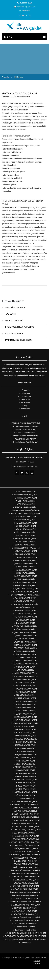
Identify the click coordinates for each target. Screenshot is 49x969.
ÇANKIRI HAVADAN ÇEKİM (25, 692)
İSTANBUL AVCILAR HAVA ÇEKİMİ (25, 817)
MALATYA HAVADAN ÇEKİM (25, 551)
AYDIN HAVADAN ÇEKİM (25, 520)
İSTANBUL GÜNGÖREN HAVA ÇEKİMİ (25, 870)
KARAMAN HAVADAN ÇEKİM (25, 780)
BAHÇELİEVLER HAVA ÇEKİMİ (25, 823)
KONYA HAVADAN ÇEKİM (25, 567)
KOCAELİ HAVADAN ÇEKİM (25, 582)
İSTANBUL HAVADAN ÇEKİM (25, 498)
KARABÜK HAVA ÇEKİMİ (25, 607)
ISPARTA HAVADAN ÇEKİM (25, 679)
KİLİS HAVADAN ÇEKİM (25, 798)
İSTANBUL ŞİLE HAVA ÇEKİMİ (25, 908)
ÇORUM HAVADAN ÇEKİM (25, 658)
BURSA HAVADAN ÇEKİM (25, 542)
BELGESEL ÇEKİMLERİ (13, 320)
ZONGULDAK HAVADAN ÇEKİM (25, 664)
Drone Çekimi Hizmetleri (25, 927)
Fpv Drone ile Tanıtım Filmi (25, 930)
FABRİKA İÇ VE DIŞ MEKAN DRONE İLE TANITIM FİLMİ (25, 933)
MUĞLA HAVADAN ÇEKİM (25, 705)
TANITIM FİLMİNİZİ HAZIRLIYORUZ (19, 340)
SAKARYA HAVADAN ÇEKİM (25, 661)
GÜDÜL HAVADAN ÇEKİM (25, 629)
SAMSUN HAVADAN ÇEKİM (25, 586)
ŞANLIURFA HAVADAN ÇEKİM (25, 673)
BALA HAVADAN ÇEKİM (25, 623)
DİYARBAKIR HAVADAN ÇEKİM (25, 676)
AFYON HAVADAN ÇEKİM (25, 501)
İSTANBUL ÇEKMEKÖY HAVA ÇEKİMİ (25, 855)
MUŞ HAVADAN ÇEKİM (25, 748)
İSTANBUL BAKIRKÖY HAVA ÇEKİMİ (25, 827)
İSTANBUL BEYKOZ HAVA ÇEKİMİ (25, 839)
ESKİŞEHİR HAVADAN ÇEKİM (25, 576)
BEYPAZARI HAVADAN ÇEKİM (25, 626)
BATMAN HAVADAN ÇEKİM (25, 783)
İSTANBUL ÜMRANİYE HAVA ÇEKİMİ (25, 917)
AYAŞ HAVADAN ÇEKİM (25, 620)
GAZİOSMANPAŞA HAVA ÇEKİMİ (25, 867)
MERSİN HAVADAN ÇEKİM (25, 730)
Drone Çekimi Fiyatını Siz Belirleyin (25, 426)
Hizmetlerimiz (25, 396)
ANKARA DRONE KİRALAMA (25, 430)
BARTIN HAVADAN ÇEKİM (25, 789)
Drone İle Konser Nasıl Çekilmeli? (25, 442)
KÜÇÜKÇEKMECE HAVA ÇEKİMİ (25, 883)
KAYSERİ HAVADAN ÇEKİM (25, 736)
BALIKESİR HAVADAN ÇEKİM (25, 523)
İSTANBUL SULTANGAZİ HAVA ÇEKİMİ (25, 905)
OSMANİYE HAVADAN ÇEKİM (25, 802)
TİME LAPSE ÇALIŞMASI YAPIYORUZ (19, 327)
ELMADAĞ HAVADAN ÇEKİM (25, 645)
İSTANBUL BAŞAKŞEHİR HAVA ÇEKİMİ (25, 830)
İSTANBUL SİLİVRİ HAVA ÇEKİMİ (25, 899)
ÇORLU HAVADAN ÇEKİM (25, 573)
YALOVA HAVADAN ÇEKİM (25, 598)
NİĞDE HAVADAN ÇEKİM (25, 758)
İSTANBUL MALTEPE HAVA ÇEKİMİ (25, 886)
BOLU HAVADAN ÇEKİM (25, 535)
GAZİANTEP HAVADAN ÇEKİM (25, 642)
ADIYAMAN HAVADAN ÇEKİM (25, 495)
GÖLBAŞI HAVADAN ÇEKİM (25, 654)
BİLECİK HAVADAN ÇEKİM (25, 526)
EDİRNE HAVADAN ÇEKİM (25, 708)
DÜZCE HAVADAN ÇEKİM (25, 579)
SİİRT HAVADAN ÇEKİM (25, 761)
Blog (25, 406)
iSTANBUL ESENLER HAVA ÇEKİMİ (25, 805)
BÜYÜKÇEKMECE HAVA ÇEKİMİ (25, 849)
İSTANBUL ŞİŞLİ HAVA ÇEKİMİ (25, 911)
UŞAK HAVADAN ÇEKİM (25, 770)
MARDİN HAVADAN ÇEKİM (25, 745)
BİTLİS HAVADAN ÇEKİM (25, 532)
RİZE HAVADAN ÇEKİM (25, 751)
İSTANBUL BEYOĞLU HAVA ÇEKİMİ (25, 845)
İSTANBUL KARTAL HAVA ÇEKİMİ (25, 880)
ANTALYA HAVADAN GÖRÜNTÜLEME (25, 514)
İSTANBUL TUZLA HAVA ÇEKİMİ (25, 914)
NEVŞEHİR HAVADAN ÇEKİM (25, 755)
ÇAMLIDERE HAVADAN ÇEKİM (25, 633)
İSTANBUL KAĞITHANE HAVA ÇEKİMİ (25, 877)
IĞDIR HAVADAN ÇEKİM (25, 795)
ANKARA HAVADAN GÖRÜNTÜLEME (25, 510)
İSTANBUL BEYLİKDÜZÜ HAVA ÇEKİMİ (25, 842)
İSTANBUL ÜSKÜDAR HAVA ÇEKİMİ (25, 921)
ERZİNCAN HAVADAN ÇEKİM (25, 717)
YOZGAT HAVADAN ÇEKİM (25, 773)
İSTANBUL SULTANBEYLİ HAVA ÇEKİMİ (25, 902)
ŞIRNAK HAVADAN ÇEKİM (25, 786)
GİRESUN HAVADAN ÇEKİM (25, 686)
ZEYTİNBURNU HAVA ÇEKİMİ (25, 924)
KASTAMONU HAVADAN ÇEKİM (25, 592)
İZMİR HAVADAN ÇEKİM (25, 601)
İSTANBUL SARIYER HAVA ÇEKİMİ (25, 895)
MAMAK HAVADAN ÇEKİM (25, 611)
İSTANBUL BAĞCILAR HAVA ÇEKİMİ (25, 820)
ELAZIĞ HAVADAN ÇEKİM (25, 714)
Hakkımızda (18, 77)
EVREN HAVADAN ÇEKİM (25, 651)
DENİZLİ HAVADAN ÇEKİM (25, 698)
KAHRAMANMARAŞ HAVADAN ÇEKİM (25, 595)
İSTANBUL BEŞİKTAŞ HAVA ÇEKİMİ (25, 836)
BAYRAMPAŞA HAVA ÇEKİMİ (25, 833)
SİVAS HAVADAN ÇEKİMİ (25, 683)
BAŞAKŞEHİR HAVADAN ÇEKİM (25, 589)
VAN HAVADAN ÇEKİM (25, 670)
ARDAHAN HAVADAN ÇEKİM (25, 792)
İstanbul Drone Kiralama (25, 433)
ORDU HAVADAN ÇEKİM (25, 667)
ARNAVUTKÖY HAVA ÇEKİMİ (25, 811)
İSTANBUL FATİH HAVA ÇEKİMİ (25, 864)
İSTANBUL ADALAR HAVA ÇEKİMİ (25, 808)
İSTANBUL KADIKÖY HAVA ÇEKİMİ (25, 874)
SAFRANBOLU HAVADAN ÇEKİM (25, 604)
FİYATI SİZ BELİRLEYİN (14, 333)
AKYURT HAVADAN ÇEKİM (25, 614)
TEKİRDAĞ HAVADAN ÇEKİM (25, 570)
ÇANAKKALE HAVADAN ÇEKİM (25, 564)
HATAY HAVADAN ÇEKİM (25, 726)
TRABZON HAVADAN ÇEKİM (25, 689)
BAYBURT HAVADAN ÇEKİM (25, 777)
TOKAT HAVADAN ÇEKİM (25, 711)
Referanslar (25, 402)
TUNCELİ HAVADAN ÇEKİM (25, 767)
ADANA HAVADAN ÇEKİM (25, 492)
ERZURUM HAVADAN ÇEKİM (25, 720)
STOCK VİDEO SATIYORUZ (15, 307)
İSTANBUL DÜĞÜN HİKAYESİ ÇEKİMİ (25, 423)
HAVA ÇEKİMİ (10, 314)
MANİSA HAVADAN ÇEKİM (25, 554)
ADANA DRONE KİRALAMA (25, 439)
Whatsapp (26, 10)
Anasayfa (5, 77)
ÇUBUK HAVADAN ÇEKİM (25, 639)
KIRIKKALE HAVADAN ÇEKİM (25, 701)
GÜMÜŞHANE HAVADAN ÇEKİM (25, 723)
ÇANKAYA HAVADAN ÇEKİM (25, 636)
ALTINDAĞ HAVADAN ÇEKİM (25, 617)
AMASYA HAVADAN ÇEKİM (25, 507)
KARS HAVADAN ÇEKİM (25, 733)
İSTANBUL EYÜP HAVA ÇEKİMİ (25, 861)
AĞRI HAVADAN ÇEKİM (25, 504)
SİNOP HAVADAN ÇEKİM (25, 764)
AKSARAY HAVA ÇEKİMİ (25, 695)
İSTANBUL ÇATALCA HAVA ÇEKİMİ (25, 852)
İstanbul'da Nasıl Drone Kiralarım (25, 436)
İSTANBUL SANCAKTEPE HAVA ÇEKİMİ (25, 892)
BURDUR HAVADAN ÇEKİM (25, 539)
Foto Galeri (25, 409)
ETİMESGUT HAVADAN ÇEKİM (25, 648)
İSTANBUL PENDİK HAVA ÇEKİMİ (25, 889)
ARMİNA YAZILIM (36, 962)
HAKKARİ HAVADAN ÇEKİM (25, 561)
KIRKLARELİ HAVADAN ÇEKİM (25, 739)
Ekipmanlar (25, 399)
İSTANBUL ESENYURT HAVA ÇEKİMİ (25, 548)
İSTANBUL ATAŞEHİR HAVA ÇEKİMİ (25, 814)
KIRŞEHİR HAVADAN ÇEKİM (25, 742)
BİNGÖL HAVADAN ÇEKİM (25, 529)
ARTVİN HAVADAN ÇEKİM (25, 517)
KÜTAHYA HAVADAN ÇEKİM (25, 545)
